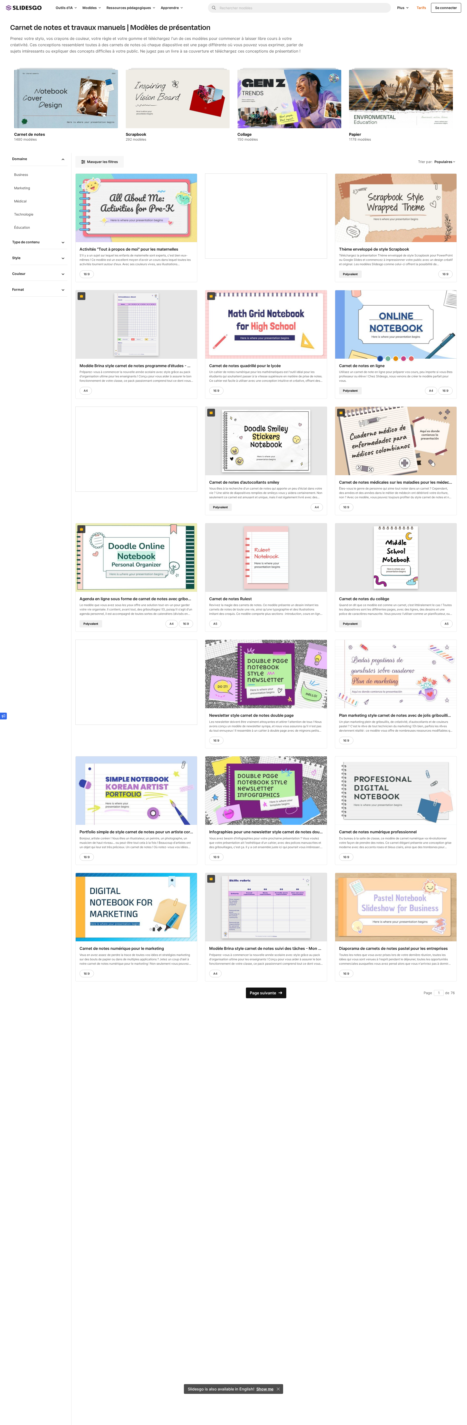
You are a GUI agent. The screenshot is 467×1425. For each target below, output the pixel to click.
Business (21, 174)
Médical (20, 201)
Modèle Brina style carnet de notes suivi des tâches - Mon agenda (266, 948)
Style (16, 258)
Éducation (22, 227)
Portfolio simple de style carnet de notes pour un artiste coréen (136, 832)
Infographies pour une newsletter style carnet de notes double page (266, 832)
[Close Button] (278, 1389)
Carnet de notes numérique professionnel (378, 832)
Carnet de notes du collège (364, 599)
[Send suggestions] (3, 716)
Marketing (22, 188)
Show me (264, 1389)
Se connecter (446, 8)
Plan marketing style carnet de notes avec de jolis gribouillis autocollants (396, 715)
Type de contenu (26, 242)
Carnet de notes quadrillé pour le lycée (245, 365)
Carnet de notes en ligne (362, 365)
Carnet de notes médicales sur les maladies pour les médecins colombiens (396, 482)
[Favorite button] (181, 179)
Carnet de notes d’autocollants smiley (244, 482)
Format (18, 289)
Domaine (19, 159)
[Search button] (214, 8)
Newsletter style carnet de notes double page (251, 715)
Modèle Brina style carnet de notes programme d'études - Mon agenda (136, 365)
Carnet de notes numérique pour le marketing (122, 948)
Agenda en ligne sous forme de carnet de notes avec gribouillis (136, 599)
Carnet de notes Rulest (230, 599)
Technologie (23, 214)
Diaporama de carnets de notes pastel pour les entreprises (393, 948)
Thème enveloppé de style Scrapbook (374, 249)
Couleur (19, 274)
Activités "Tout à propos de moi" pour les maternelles (129, 249)
